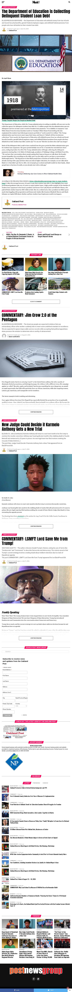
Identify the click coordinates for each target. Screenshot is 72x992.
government (38, 219)
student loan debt (44, 223)
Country (17, 703)
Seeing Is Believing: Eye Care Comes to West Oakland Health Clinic (39, 174)
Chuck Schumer (62, 214)
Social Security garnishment (28, 223)
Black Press (29, 214)
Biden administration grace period (13, 214)
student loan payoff (30, 225)
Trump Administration (60, 226)
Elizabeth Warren (24, 217)
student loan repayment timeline (13, 226)
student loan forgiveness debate (13, 225)
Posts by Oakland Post (19, 205)
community (15, 215)
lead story (47, 220)
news (22, 222)
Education (56, 215)
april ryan (40, 212)
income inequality (8, 220)
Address (5, 686)
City (4, 698)
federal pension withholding (11, 219)
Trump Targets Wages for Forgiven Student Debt (18, 120)
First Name (6, 675)
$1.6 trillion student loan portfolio (24, 212)
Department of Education (44, 215)
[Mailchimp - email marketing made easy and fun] (24, 715)
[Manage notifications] (67, 988)
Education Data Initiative (10, 217)
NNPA (27, 222)
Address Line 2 (7, 692)
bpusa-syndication (14, 336)
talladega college (30, 226)
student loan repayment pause (48, 225)
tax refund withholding (44, 226)
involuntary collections (23, 220)
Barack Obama (49, 212)
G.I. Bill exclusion (27, 219)
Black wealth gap (39, 214)
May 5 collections (57, 220)
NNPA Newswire (35, 222)
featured (34, 217)
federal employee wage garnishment (50, 217)
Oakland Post (13, 30)
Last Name (6, 681)
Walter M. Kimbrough (9, 228)
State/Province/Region (21, 698)
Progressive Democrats (55, 222)
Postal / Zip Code (7, 703)
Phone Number (7, 709)
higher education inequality (52, 219)
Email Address (7, 670)
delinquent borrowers (28, 215)
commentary (6, 215)
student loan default (57, 223)
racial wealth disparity (10, 223)
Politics (43, 222)
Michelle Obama (7, 222)
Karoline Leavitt (37, 220)
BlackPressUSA (51, 214)
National (17, 222)
